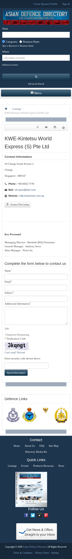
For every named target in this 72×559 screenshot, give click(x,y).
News (61, 465)
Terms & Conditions (23, 552)
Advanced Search (36, 84)
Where (5, 51)
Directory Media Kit (36, 451)
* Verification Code (15, 338)
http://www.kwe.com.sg (32, 195)
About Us (30, 445)
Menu (38, 93)
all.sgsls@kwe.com (25, 189)
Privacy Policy (42, 552)
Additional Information (18, 303)
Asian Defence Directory (34, 546)
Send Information (16, 372)
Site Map (54, 445)
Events (25, 465)
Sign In (66, 3)
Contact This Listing (19, 204)
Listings (16, 108)
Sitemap (55, 552)
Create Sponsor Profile (45, 3)
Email (8, 281)
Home (17, 445)
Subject (9, 292)
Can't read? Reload (15, 352)
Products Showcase (43, 465)
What (5, 28)
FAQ (41, 445)
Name (8, 270)
